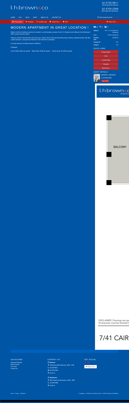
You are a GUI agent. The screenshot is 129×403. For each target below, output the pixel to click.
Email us (52, 373)
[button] (105, 17)
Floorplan (106, 64)
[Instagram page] (117, 17)
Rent (35, 17)
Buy (20, 17)
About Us (44, 17)
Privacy (17, 393)
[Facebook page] (115, 17)
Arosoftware (115, 393)
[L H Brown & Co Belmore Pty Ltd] (29, 7)
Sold (27, 17)
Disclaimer (22, 393)
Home (13, 17)
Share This (112, 22)
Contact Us (56, 17)
